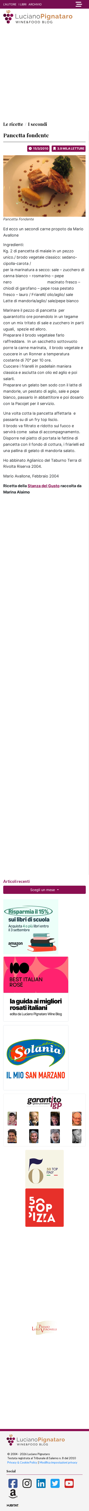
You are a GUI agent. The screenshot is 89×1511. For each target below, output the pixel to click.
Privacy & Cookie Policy (22, 1462)
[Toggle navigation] (78, 4)
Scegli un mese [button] (43, 890)
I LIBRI (22, 4)
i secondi (37, 124)
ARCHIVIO (35, 4)
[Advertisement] (44, 72)
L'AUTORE (9, 4)
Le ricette (13, 124)
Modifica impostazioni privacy (58, 1462)
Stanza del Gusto (44, 486)
